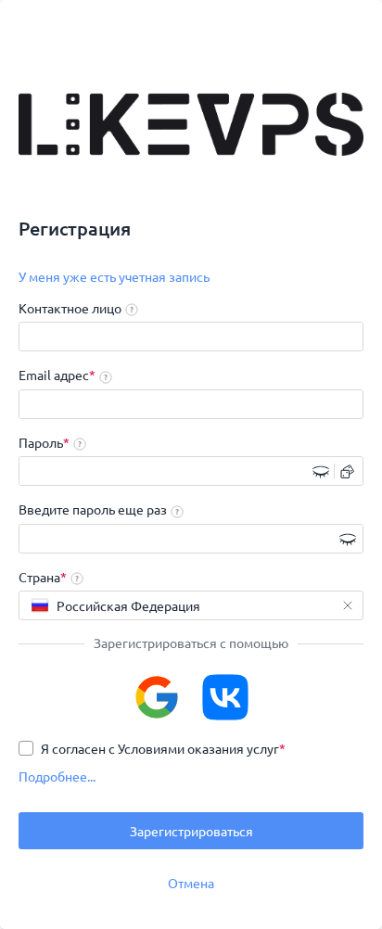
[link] (114, 277)
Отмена (191, 882)
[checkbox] (152, 748)
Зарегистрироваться (191, 830)
